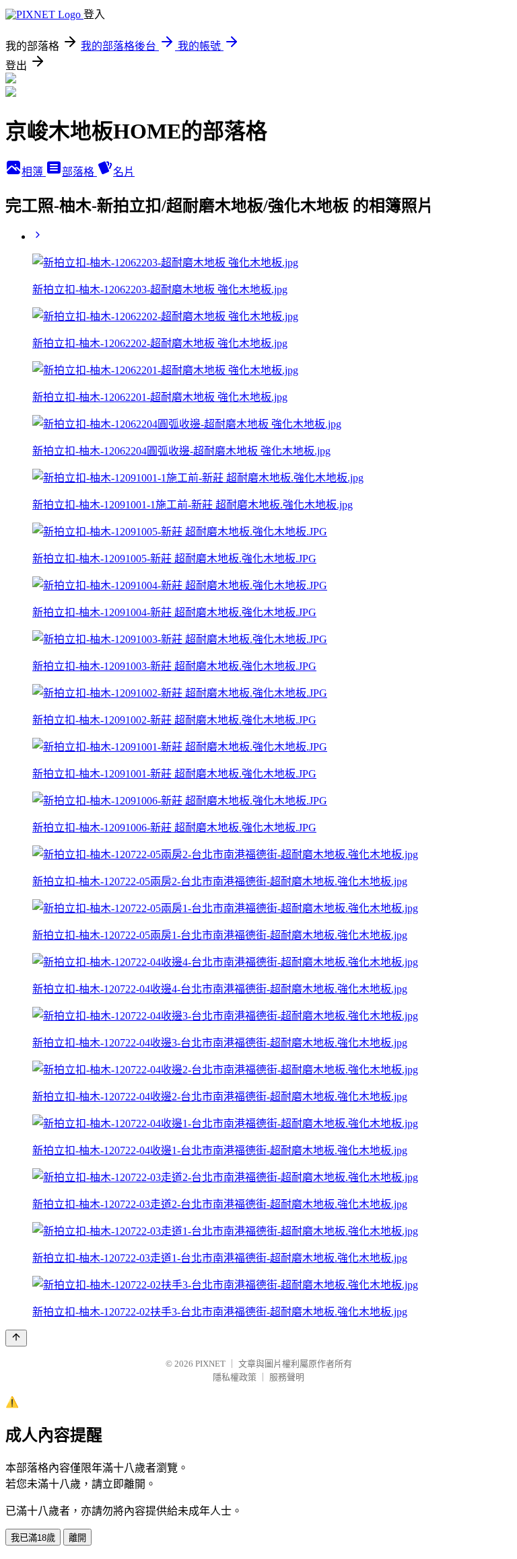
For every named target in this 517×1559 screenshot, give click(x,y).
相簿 (34, 172)
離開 (77, 1538)
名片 (124, 172)
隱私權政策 (234, 1377)
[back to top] (16, 1338)
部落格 (79, 172)
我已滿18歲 (33, 1538)
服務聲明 (286, 1377)
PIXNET (210, 1364)
